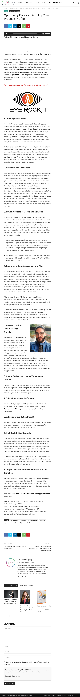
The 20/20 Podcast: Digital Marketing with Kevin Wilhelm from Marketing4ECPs (40, 548)
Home (5, 8)
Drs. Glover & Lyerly (11, 22)
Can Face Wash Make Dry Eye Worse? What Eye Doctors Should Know (11, 601)
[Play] (6, 34)
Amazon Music (35, 54)
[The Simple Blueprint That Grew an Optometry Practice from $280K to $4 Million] (44, 597)
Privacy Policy (23, 672)
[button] (76, 3)
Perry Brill (18, 522)
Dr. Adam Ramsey (33, 520)
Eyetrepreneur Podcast (24, 70)
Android (44, 54)
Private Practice (27, 522)
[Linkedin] (15, 26)
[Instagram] (22, 576)
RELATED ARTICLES (11, 585)
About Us (47, 695)
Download (28, 37)
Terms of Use (36, 672)
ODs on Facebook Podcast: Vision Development (15, 547)
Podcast (11, 8)
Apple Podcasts (17, 54)
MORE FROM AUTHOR (26, 585)
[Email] (19, 26)
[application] (27, 34)
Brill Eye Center (23, 72)
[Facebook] (6, 26)
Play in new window (17, 37)
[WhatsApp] (24, 26)
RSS (49, 54)
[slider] (47, 33)
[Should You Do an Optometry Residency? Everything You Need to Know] (27, 597)
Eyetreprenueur (9, 522)
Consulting (23, 520)
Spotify (26, 54)
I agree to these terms (12, 676)
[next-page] (8, 616)
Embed (35, 37)
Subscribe (70, 695)
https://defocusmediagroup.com (25, 562)
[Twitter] (10, 26)
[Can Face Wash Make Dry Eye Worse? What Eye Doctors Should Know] (11, 594)
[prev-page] (5, 616)
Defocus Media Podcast (22, 8)
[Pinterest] (28, 26)
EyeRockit (42, 520)
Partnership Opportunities (59, 695)
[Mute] (43, 34)
